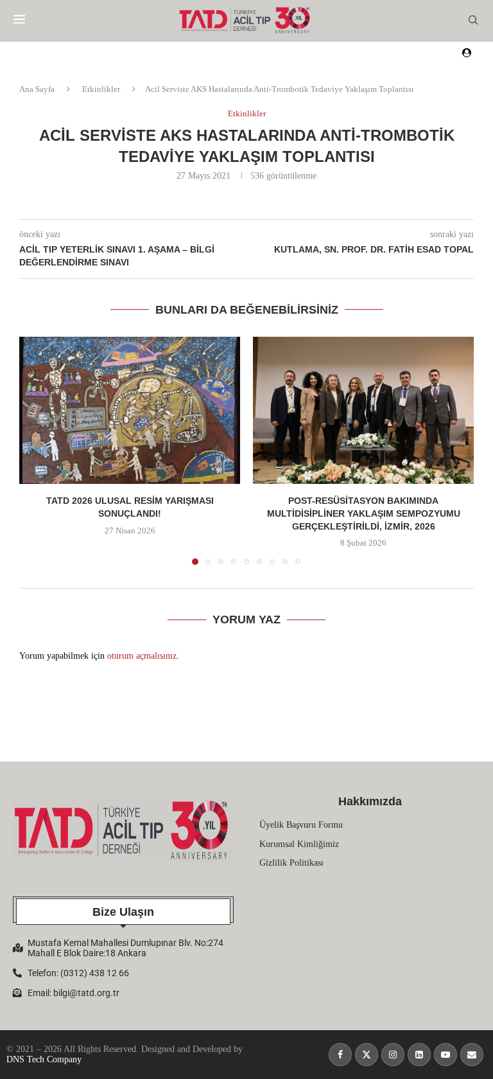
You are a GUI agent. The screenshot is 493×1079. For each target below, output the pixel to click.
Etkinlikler (101, 89)
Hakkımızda (370, 801)
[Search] (473, 20)
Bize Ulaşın (123, 911)
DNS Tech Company (44, 1059)
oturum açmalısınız (142, 656)
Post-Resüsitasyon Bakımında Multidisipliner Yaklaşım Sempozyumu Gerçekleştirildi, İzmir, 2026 (363, 513)
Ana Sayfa (37, 89)
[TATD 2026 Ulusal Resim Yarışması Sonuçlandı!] (129, 410)
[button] (37, 450)
